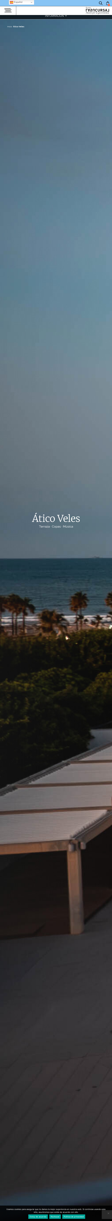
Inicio (9, 27)
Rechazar (55, 1216)
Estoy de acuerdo (38, 1216)
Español (17, 2)
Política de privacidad (74, 1216)
